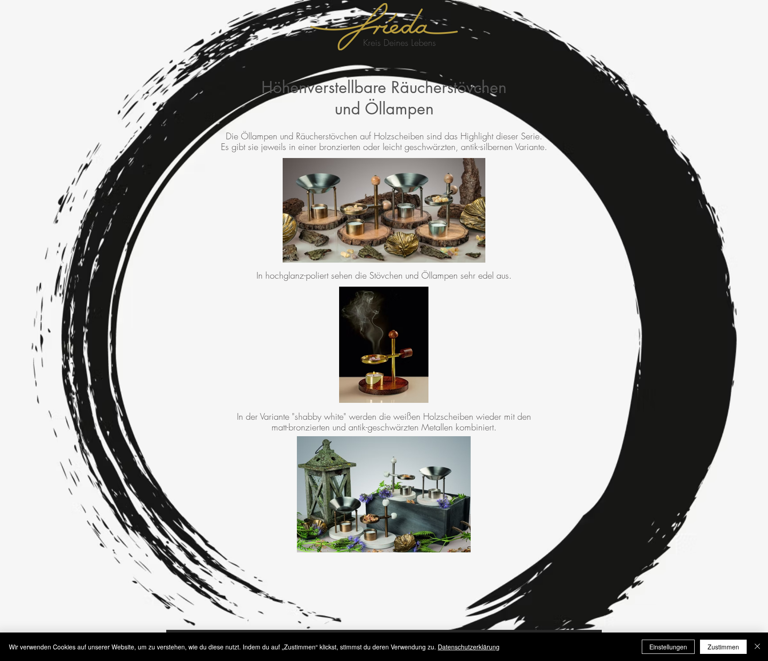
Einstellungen (668, 646)
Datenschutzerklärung (469, 646)
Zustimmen (723, 646)
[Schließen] (757, 647)
